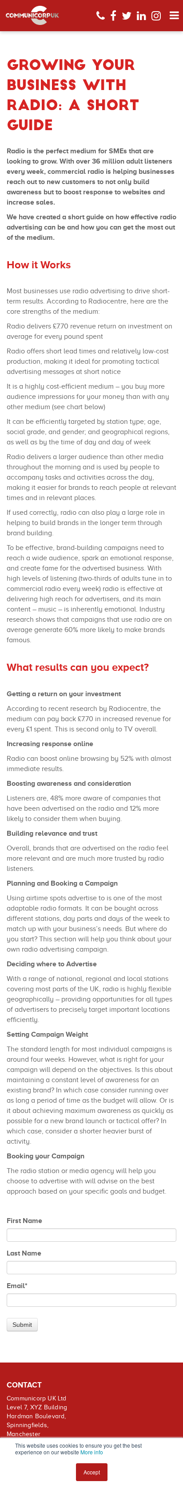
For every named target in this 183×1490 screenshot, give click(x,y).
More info (91, 1452)
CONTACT (24, 1385)
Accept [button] (92, 1472)
